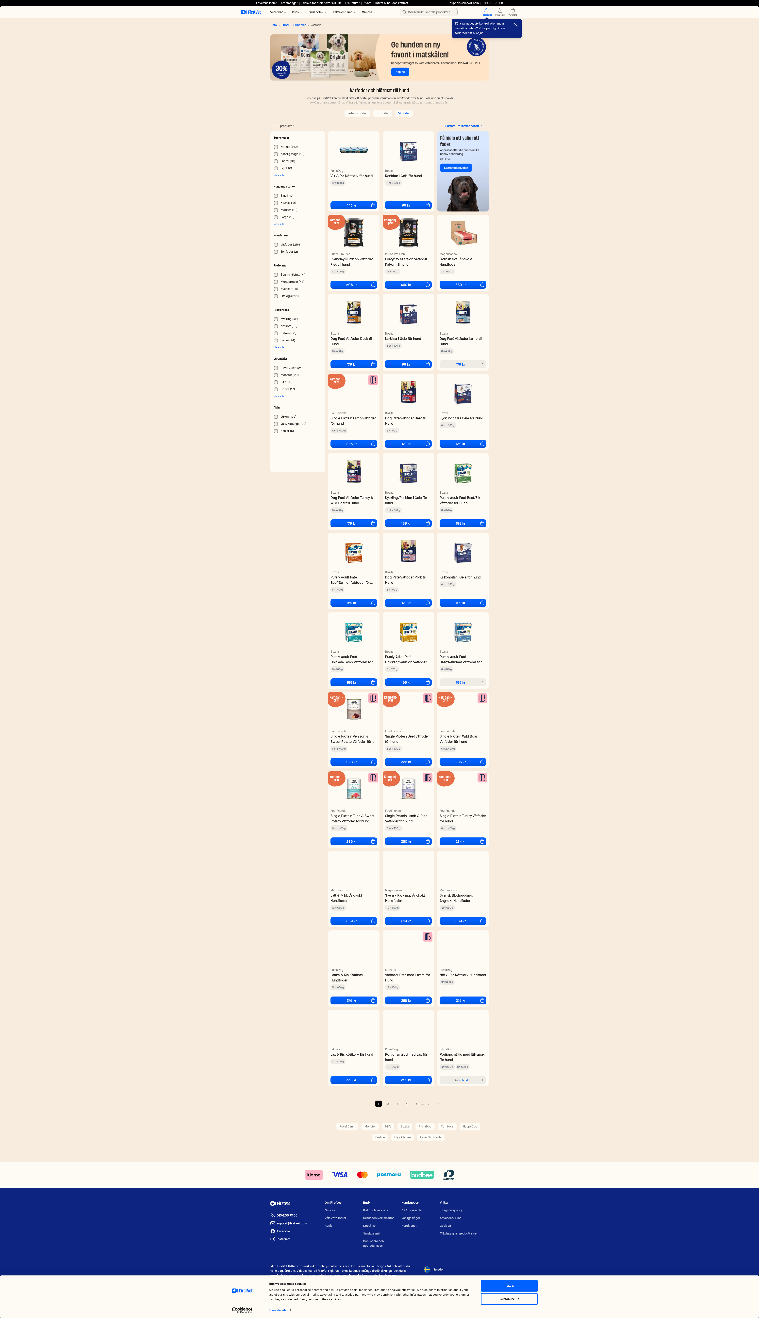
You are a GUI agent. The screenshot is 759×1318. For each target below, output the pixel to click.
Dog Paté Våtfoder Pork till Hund (405, 580)
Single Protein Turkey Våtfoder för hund (463, 818)
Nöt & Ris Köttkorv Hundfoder (463, 974)
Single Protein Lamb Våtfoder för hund (353, 421)
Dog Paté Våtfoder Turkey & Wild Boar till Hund (351, 500)
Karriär (329, 1226)
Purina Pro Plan (340, 254)
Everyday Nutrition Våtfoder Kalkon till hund (406, 262)
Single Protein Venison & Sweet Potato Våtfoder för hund (350, 739)
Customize (507, 1303)
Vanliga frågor (410, 1218)
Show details (236, 1310)
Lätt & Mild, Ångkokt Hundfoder (346, 898)
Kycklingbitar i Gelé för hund (461, 418)
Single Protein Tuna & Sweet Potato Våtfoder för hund (352, 818)
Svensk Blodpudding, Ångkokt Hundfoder (456, 898)
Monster (390, 970)
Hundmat (299, 25)
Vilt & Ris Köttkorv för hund (351, 175)
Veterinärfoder (357, 113)
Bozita (389, 171)
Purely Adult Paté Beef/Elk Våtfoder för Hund (460, 500)
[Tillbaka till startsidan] (251, 12)
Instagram (283, 1239)
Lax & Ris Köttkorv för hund (351, 1054)
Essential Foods (430, 1137)
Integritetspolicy (451, 1210)
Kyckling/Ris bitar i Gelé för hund (406, 500)
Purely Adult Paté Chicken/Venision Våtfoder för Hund (406, 659)
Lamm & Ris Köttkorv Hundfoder (346, 977)
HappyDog (470, 1126)
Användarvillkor (450, 1218)
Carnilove (447, 1126)
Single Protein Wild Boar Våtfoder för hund (458, 739)
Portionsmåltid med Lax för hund (406, 1057)
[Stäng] (515, 24)
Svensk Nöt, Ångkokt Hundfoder (456, 262)
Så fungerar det (412, 1210)
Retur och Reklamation (379, 1218)
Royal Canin (347, 1126)
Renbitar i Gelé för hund (403, 175)
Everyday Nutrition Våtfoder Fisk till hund (351, 262)
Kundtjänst (408, 1226)
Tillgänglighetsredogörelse (458, 1233)
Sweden (438, 1270)
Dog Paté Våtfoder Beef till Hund (405, 421)
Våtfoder (404, 113)
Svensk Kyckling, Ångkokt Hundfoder (405, 898)
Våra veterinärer (335, 1218)
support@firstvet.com (464, 3)
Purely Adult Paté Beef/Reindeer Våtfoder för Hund (460, 659)
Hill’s (388, 1126)
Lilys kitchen (402, 1137)
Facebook (283, 1231)
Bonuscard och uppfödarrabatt (373, 1243)
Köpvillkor (369, 1226)
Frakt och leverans (375, 1210)
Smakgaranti (371, 1233)
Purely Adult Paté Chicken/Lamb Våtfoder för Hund (351, 659)
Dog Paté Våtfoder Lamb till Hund (461, 341)
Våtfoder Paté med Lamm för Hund (407, 977)
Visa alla (279, 175)
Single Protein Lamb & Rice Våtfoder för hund (406, 818)
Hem (273, 25)
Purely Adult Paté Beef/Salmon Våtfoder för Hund (350, 580)
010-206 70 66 (287, 1215)
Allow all (509, 1290)
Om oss (330, 1210)
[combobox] (429, 12)
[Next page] (438, 1104)
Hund (285, 25)
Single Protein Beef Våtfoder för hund (407, 739)
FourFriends (338, 413)
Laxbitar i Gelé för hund (403, 338)
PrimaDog (336, 171)
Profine (380, 1137)
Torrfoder (382, 113)
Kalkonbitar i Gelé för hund (460, 577)
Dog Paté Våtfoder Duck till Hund (351, 341)
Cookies (445, 1226)
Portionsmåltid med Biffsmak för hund (462, 1057)
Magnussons (448, 254)
